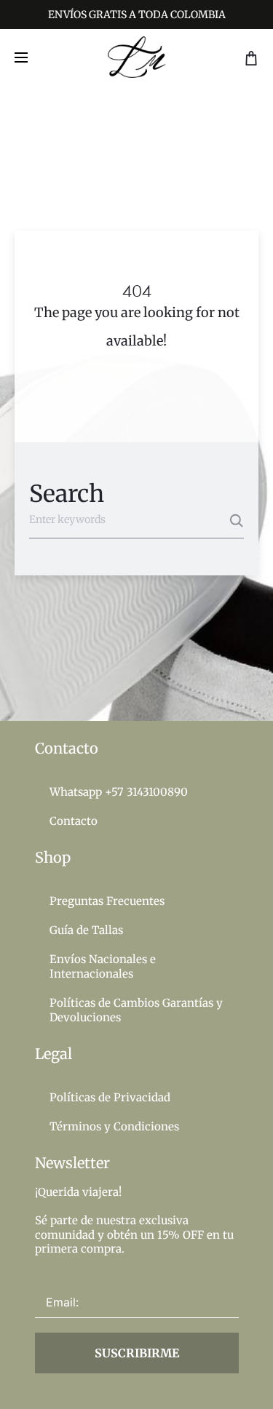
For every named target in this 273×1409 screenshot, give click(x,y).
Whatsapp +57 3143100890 (119, 792)
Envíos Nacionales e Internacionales (103, 966)
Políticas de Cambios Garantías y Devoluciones (136, 1010)
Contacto (74, 821)
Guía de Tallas (86, 930)
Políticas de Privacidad (110, 1097)
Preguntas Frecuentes (107, 901)
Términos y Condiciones (114, 1126)
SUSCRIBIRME (137, 1353)
